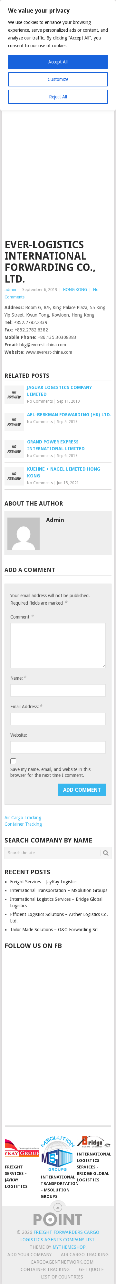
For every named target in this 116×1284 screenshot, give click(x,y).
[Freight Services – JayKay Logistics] (22, 1148)
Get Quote (91, 1269)
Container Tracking (23, 824)
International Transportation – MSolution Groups (58, 890)
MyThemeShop (69, 1247)
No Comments (40, 401)
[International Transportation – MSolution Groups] (57, 1153)
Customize (58, 79)
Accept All (58, 61)
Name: (18, 678)
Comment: (22, 617)
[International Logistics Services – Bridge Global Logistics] (94, 1142)
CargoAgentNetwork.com (62, 1262)
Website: (18, 735)
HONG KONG (75, 289)
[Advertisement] (58, 177)
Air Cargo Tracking (23, 817)
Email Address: (26, 706)
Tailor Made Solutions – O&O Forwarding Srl (54, 929)
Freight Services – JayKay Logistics (43, 881)
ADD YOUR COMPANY (29, 1254)
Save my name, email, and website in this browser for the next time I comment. (50, 772)
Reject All (58, 96)
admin (10, 289)
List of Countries (62, 1276)
